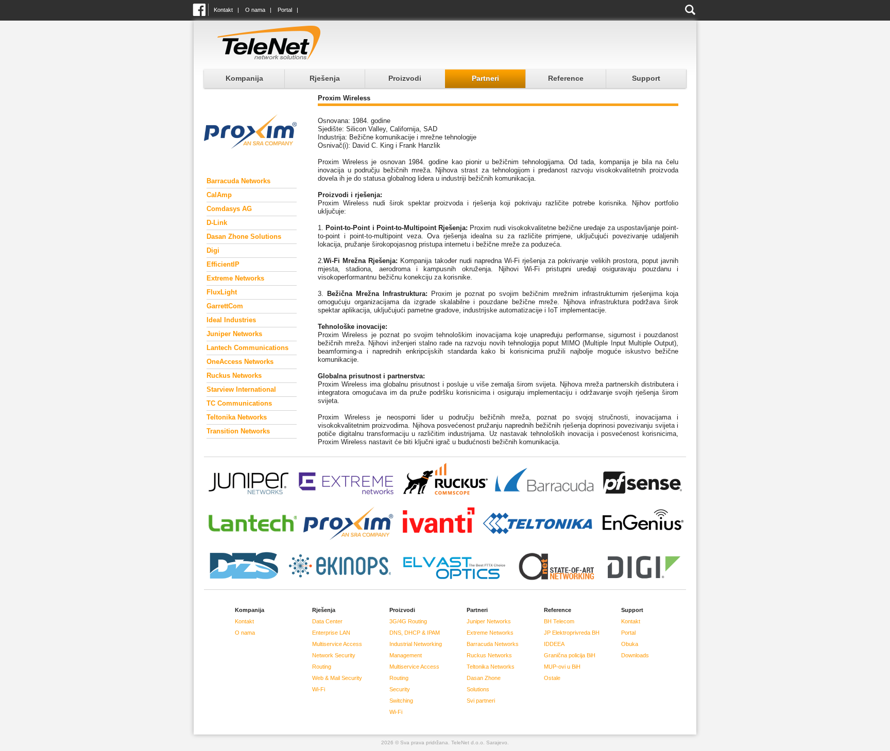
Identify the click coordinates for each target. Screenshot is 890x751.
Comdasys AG (229, 209)
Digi (213, 250)
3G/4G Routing (408, 621)
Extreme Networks (235, 278)
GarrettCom (225, 306)
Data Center (327, 621)
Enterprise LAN (331, 633)
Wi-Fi (318, 689)
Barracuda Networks (238, 181)
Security (399, 689)
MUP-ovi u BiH (562, 666)
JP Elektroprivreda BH (572, 633)
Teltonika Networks (237, 417)
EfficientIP (223, 264)
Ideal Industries (231, 320)
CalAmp (219, 195)
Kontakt (223, 10)
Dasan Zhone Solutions (244, 236)
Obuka (629, 644)
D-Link (217, 222)
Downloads (635, 655)
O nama (255, 10)
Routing (321, 666)
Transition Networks (238, 431)
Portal (285, 10)
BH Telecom (559, 621)
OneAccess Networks (240, 361)
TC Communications (239, 403)
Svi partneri (481, 700)
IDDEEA (554, 644)
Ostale (552, 678)
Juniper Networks (234, 334)
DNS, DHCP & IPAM (414, 633)
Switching (401, 700)
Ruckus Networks (234, 375)
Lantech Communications (247, 348)
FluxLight (222, 292)
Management (405, 655)
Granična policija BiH (569, 655)
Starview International (241, 389)
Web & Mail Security (337, 678)
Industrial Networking (415, 644)
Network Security (333, 655)
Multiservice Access (337, 644)
